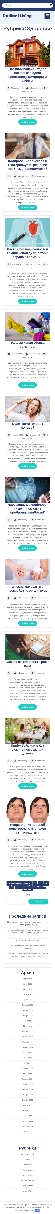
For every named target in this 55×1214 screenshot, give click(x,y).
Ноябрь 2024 (27, 1042)
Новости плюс (27, 1175)
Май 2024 (27, 1063)
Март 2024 (27, 1073)
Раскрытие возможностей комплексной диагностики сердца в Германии (27, 253)
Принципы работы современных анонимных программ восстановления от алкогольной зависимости (27, 931)
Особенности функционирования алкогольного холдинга (28, 947)
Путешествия (27, 1186)
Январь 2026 (28, 1010)
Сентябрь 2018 (27, 1126)
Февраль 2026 (27, 1005)
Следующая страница (34, 888)
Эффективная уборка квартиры (27, 344)
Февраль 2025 (27, 1031)
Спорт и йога (27, 1191)
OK (37, 1210)
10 (30, 886)
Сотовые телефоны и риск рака (27, 664)
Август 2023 (27, 1105)
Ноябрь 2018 (27, 1116)
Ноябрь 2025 (28, 1015)
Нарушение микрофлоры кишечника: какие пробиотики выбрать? (27, 508)
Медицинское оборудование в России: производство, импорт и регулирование (27, 923)
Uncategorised (27, 1154)
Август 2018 (27, 1131)
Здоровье (27, 1164)
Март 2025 (27, 1026)
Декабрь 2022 (27, 1110)
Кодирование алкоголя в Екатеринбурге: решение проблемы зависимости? (27, 165)
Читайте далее (27, 122)
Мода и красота (28, 1170)
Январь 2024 (27, 1084)
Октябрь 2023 (27, 1100)
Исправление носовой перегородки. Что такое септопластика (27, 829)
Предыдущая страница (19, 883)
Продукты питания (27, 1180)
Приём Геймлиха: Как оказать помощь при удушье (27, 749)
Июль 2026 (27, 984)
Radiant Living (17, 16)
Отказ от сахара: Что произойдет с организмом (27, 588)
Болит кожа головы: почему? (27, 425)
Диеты (27, 1159)
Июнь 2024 (27, 1058)
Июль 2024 (27, 1052)
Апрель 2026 (27, 1000)
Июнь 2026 (27, 989)
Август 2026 (27, 978)
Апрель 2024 (27, 1068)
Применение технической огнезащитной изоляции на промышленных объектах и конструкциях (27, 954)
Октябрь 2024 (27, 1047)
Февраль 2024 (27, 1079)
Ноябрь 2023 (28, 1095)
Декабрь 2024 (27, 1036)
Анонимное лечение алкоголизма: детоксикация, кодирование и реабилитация (27, 939)
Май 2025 (27, 1021)
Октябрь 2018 (27, 1121)
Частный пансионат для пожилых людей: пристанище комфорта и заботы (27, 75)
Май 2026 (27, 994)
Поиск (51, 5)
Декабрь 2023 (27, 1089)
